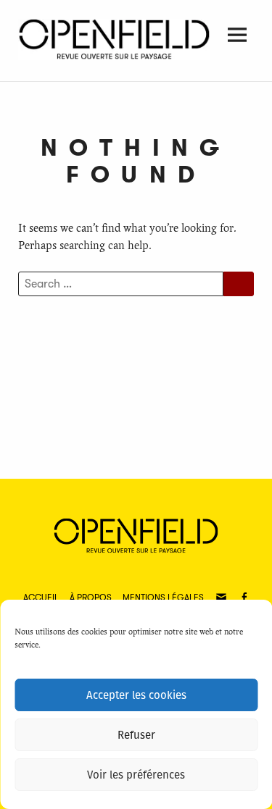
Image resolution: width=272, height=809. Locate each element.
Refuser (136, 735)
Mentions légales (163, 597)
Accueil (41, 597)
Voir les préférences (136, 774)
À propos (91, 597)
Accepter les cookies (136, 695)
